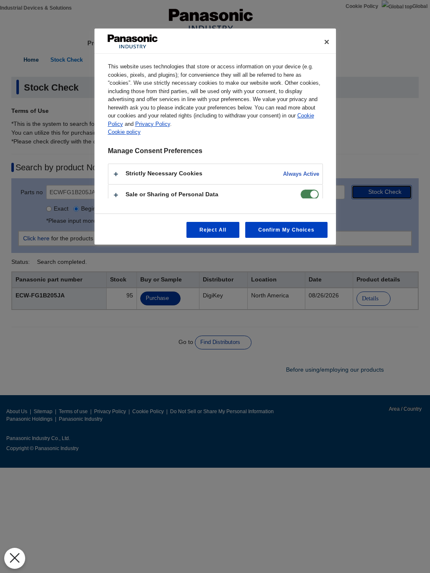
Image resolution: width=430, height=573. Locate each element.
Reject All (213, 230)
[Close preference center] (326, 42)
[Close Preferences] (14, 558)
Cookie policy (124, 132)
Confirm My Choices (286, 230)
